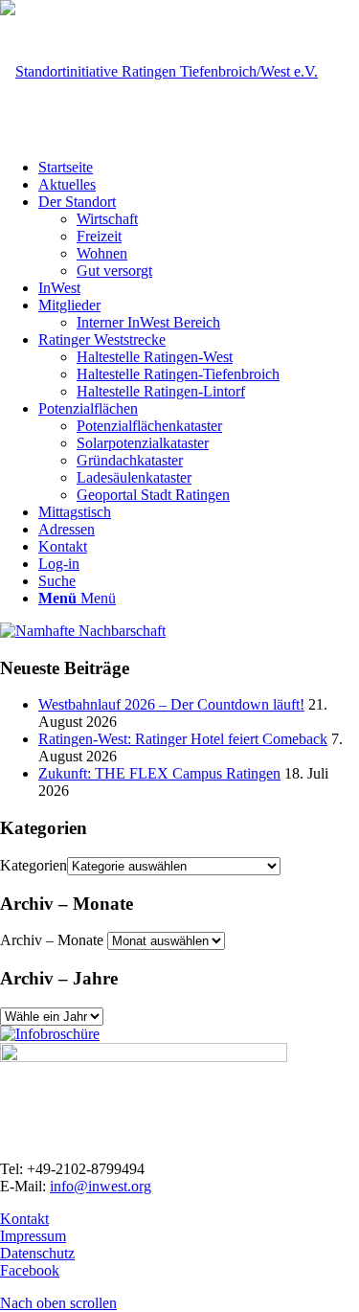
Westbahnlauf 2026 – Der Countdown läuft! (171, 704)
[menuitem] (198, 167)
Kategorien (33, 865)
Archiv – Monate (51, 940)
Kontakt (24, 1218)
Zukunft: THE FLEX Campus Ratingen (159, 773)
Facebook (29, 1270)
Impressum (33, 1236)
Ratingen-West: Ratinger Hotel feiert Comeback (182, 739)
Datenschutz (37, 1253)
